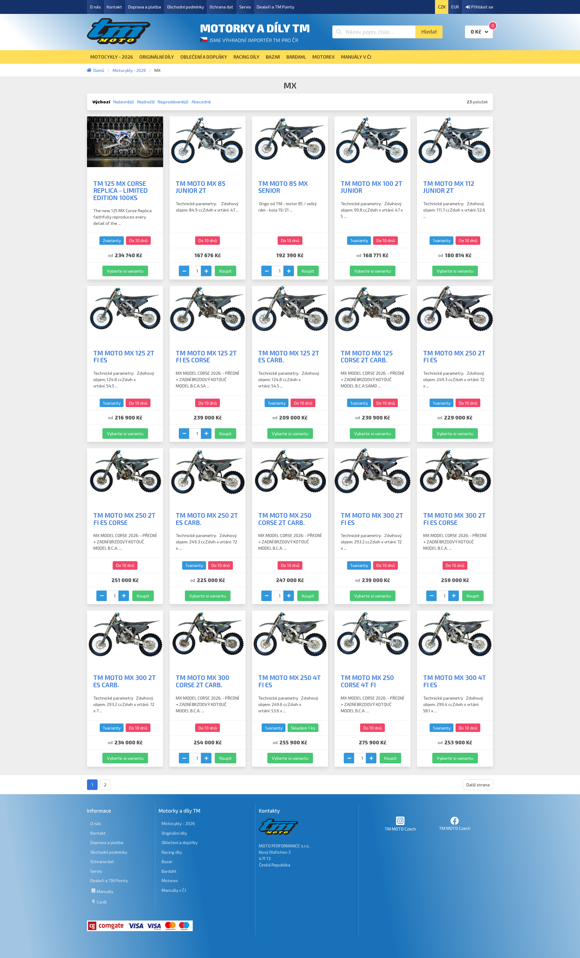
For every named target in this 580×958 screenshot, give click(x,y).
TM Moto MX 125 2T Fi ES (123, 356)
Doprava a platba (144, 6)
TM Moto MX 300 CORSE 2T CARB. (202, 681)
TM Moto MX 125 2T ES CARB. (288, 356)
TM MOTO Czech (400, 828)
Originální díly (174, 833)
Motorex (170, 880)
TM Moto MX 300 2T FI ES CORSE (454, 518)
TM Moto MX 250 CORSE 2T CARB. (284, 518)
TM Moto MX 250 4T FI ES (289, 681)
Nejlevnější (123, 101)
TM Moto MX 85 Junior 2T (200, 187)
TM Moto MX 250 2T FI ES (454, 356)
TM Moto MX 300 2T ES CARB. (124, 681)
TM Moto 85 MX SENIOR (283, 187)
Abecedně (201, 101)
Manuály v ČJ (174, 890)
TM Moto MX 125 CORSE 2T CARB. (367, 356)
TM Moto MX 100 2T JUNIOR (371, 187)
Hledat (429, 31)
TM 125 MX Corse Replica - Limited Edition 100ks (120, 190)
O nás (95, 6)
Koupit (225, 270)
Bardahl (169, 871)
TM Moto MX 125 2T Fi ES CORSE (206, 356)
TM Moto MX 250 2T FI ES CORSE (124, 518)
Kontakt (114, 6)
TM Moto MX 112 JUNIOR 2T (448, 187)
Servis (245, 6)
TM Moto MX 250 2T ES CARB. (207, 518)
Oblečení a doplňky (180, 842)
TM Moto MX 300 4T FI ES (454, 681)
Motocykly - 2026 (178, 823)
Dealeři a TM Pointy (275, 6)
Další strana (478, 784)
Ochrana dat (221, 6)
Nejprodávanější (173, 101)
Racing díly (172, 852)
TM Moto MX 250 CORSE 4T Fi (367, 681)
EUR (455, 6)
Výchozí (101, 101)
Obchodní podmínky (185, 6)
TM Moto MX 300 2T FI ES (372, 518)
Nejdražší (146, 101)
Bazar (167, 861)
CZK (442, 6)
